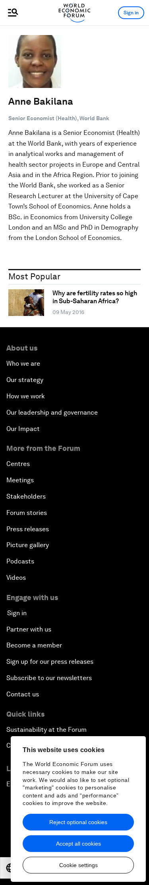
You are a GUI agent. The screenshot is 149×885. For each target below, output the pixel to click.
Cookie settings (78, 865)
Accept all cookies (78, 843)
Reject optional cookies (78, 822)
